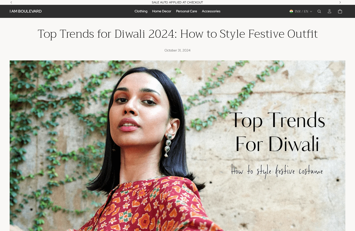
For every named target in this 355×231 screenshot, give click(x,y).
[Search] (319, 11)
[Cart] (340, 11)
